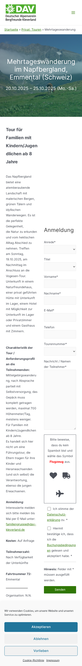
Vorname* (51, 276)
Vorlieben (41, 651)
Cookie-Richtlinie (33, 660)
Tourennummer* (55, 344)
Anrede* (50, 242)
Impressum (52, 660)
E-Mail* (49, 310)
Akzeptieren (41, 627)
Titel (47, 259)
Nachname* (52, 293)
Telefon (49, 327)
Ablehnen (41, 639)
